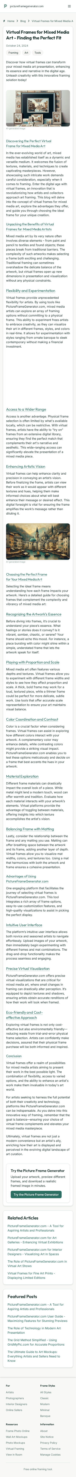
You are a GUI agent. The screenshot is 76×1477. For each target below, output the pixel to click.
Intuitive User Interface (24, 925)
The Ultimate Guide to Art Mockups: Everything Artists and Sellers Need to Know (34, 1356)
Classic (44, 1398)
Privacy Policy (48, 1442)
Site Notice (46, 1436)
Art (26, 52)
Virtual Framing (15, 1448)
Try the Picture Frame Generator (36, 1194)
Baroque (45, 1415)
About (44, 1430)
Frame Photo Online (18, 1430)
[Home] (5, 6)
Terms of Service (50, 1448)
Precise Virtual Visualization (28, 968)
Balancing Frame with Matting (30, 829)
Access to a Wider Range (26, 409)
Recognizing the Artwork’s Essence (33, 614)
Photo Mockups (15, 1442)
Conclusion (14, 1056)
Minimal (44, 1410)
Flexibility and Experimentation (30, 290)
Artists (10, 1392)
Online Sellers (14, 1410)
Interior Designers (16, 1404)
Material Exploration (22, 776)
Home (10, 21)
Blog (23, 21)
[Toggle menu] (69, 6)
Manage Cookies (50, 1454)
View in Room (14, 1454)
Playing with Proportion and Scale (32, 662)
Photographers (15, 1398)
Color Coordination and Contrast (32, 719)
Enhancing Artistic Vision (25, 466)
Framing (13, 52)
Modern (45, 1404)
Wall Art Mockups (16, 1436)
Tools (37, 52)
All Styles (45, 1392)
